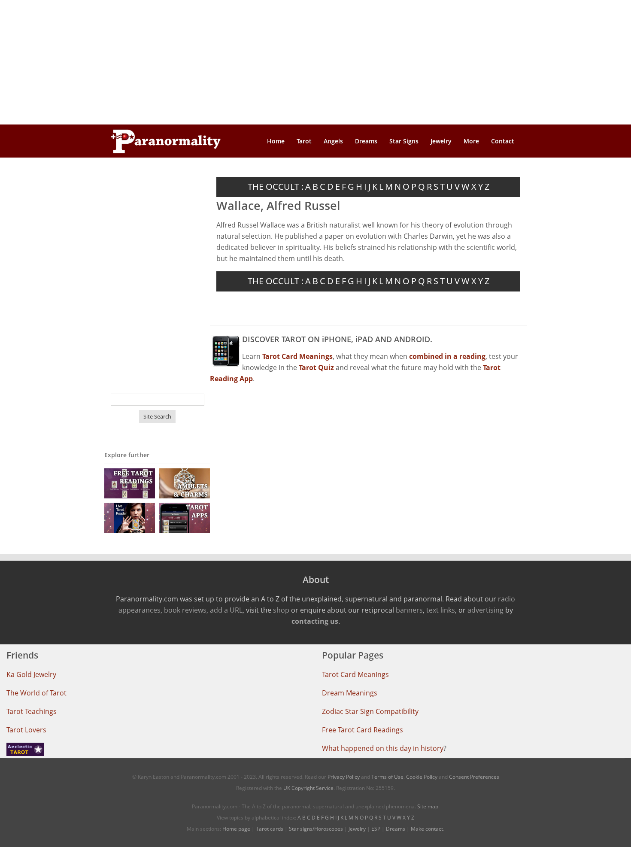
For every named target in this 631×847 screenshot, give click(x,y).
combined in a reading (447, 356)
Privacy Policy (344, 776)
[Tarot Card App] (184, 517)
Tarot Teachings (31, 711)
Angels (333, 141)
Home (276, 141)
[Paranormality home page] (166, 141)
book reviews (185, 610)
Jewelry (441, 141)
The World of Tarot (36, 693)
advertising (485, 610)
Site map (427, 806)
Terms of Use (387, 776)
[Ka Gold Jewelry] (184, 482)
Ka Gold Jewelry (31, 674)
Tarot (304, 141)
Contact (502, 141)
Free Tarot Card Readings (362, 730)
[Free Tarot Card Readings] (129, 482)
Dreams (366, 141)
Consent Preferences (474, 776)
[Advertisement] (315, 62)
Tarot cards (269, 828)
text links (440, 610)
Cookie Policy (421, 776)
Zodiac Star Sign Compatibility (370, 711)
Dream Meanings (349, 693)
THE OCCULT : (275, 186)
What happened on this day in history (382, 748)
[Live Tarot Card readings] (129, 517)
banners (409, 610)
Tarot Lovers (26, 730)
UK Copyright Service (308, 788)
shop (281, 610)
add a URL (226, 610)
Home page (236, 828)
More (471, 141)
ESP (375, 828)
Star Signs (404, 141)
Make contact (427, 828)
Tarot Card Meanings (355, 674)
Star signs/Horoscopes (316, 828)
